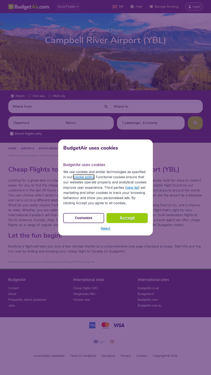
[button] (105, 228)
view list (132, 187)
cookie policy (84, 177)
